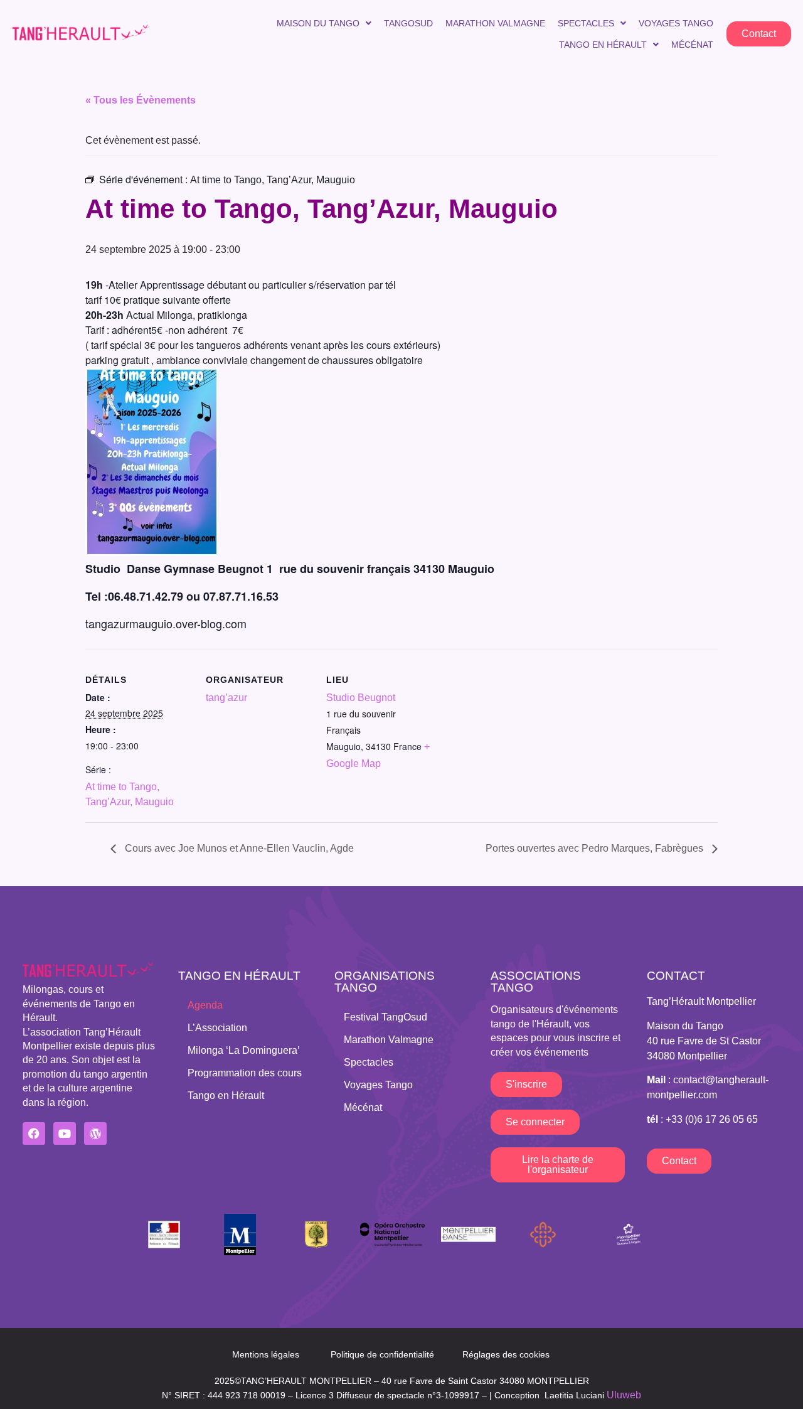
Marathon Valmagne (495, 23)
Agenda (205, 1005)
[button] (324, 23)
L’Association (217, 1027)
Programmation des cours (245, 1073)
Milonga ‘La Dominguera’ (244, 1050)
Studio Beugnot (360, 697)
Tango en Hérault (603, 45)
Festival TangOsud (385, 1017)
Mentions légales (265, 1354)
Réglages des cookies (506, 1354)
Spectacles (586, 23)
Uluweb (624, 1395)
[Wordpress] (95, 1133)
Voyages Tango (676, 23)
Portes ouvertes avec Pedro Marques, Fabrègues (596, 848)
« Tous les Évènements (140, 100)
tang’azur (226, 697)
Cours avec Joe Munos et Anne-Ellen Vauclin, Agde (238, 848)
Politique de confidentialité (382, 1354)
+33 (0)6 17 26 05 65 (712, 1119)
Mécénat (692, 45)
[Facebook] (34, 1133)
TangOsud (408, 23)
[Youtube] (64, 1133)
